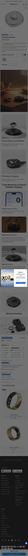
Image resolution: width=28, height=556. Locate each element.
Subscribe (20, 282)
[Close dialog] (26, 270)
